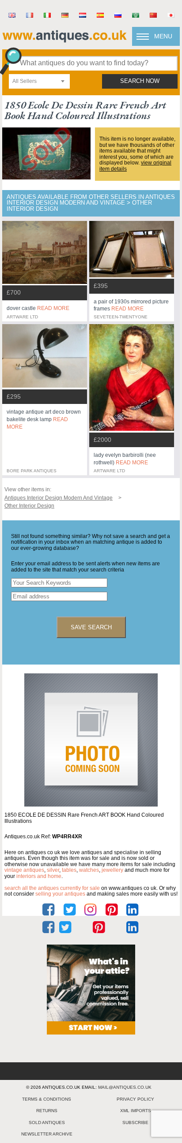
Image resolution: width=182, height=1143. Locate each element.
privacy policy (135, 1099)
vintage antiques (24, 870)
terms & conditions (46, 1099)
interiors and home (38, 876)
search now (139, 81)
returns (46, 1110)
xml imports (135, 1110)
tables (69, 870)
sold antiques (47, 1122)
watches (89, 870)
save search (91, 627)
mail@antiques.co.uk (125, 1087)
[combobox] (39, 81)
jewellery (112, 870)
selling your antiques (60, 894)
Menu (163, 36)
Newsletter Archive (46, 1134)
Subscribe (135, 1122)
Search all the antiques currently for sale (52, 888)
